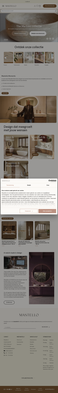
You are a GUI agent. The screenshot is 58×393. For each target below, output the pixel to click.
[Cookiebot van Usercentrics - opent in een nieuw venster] (49, 181)
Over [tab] (48, 185)
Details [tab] (29, 185)
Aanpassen (28, 211)
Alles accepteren (47, 211)
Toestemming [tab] (10, 185)
